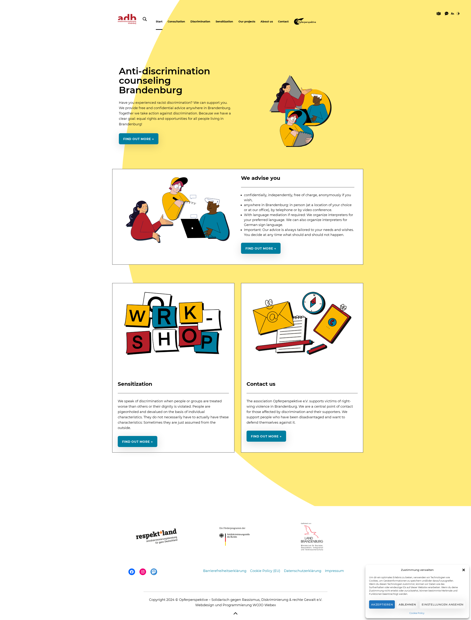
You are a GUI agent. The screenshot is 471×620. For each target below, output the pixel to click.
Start (159, 21)
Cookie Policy (416, 613)
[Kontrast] (458, 13)
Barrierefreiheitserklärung (224, 571)
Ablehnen (407, 604)
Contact (283, 21)
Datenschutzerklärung (302, 571)
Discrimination (200, 21)
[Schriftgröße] (452, 13)
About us (267, 21)
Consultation (176, 21)
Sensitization (224, 21)
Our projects (246, 21)
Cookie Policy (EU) (265, 571)
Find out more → (138, 139)
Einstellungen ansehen (442, 604)
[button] (463, 570)
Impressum (334, 571)
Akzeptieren (382, 604)
